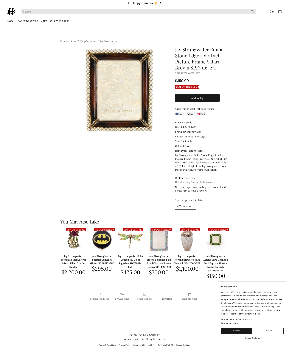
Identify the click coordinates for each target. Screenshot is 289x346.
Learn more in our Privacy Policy (236, 319)
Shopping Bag (189, 298)
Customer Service (28, 20)
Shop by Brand (88, 41)
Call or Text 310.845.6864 (55, 20)
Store (10, 20)
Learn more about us (231, 323)
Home (63, 41)
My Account (122, 298)
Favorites (167, 298)
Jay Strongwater (109, 41)
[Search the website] (252, 11)
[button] (11, 11)
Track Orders (144, 298)
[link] (252, 337)
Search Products (99, 298)
